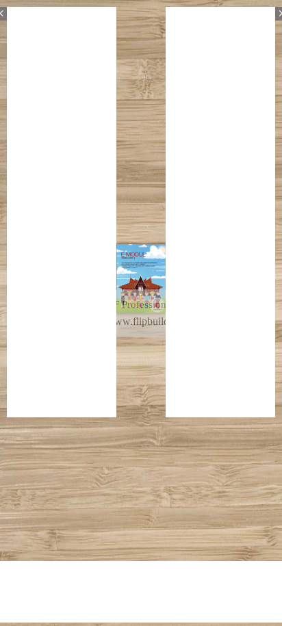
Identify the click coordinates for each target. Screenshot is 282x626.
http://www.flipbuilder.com (139, 321)
